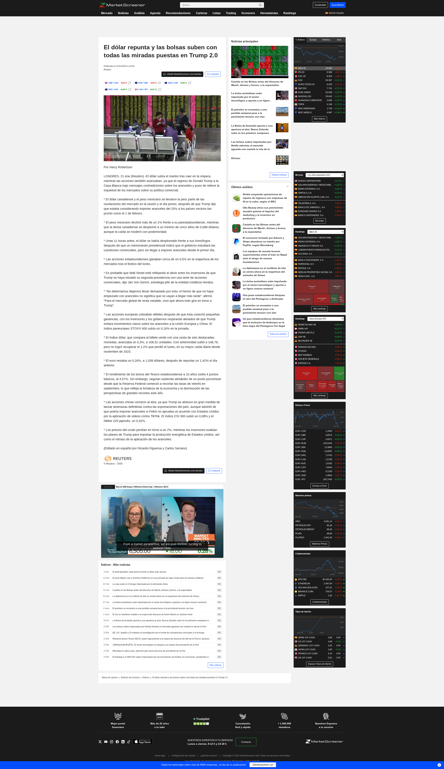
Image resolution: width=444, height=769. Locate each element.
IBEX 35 (302, 68)
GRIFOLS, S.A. (305, 193)
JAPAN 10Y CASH (306, 649)
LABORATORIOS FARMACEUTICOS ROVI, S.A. (315, 250)
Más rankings (319, 308)
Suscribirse (338, 4)
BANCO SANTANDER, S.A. (311, 215)
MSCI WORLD (305, 112)
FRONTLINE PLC (306, 332)
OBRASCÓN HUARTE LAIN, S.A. (313, 197)
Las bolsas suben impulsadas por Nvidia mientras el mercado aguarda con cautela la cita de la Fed (159, 626)
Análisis (139, 13)
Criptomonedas (303, 553)
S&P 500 (302, 88)
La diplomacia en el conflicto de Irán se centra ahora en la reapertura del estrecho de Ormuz (156, 596)
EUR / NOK (300, 451)
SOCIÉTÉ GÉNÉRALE (308, 359)
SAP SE (302, 337)
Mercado (107, 13)
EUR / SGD (300, 475)
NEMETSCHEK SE (307, 324)
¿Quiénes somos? (208, 755)
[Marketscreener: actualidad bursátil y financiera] (122, 5)
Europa (313, 40)
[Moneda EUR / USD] (159, 82)
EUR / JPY (300, 479)
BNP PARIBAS (305, 355)
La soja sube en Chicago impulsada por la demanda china (140, 584)
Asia (339, 40)
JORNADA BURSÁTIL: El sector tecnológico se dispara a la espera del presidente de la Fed (156, 645)
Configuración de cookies (183, 755)
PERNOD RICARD (307, 347)
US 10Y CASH (305, 641)
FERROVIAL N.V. (306, 264)
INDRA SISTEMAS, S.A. (309, 189)
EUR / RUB (300, 443)
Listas (217, 13)
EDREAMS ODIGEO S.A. (310, 211)
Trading (231, 13)
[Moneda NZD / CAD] (129, 89)
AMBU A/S (303, 328)
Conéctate (320, 4)
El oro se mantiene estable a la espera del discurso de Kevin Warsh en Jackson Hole (153, 614)
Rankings (289, 13)
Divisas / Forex (302, 405)
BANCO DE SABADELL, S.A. (311, 207)
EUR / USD (300, 431)
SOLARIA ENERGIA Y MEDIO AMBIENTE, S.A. (315, 185)
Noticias (123, 13)
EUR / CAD (300, 459)
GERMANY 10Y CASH (308, 645)
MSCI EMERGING (306, 108)
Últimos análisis (242, 187)
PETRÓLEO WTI (303, 525)
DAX (300, 80)
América (326, 40)
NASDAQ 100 (304, 96)
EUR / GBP (300, 435)
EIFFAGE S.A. (304, 363)
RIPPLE (302, 595)
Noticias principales (244, 41)
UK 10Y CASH (305, 657)
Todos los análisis (278, 334)
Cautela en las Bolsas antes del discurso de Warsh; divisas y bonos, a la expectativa (152, 590)
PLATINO (299, 537)
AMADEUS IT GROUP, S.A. (310, 246)
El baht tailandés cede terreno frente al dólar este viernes (139, 572)
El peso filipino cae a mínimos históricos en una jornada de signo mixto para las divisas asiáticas (158, 578)
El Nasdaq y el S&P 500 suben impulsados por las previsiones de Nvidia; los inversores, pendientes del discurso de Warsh (162, 657)
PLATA (298, 533)
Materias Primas (319, 544)
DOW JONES (304, 92)
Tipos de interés (303, 611)
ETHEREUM (304, 583)
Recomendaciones (178, 13)
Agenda (155, 13)
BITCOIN (302, 579)
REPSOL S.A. (304, 268)
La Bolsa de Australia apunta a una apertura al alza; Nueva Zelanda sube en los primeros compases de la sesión (162, 620)
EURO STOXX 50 (306, 84)
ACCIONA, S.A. (305, 254)
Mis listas (319, 221)
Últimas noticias (279, 175)
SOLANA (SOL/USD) (308, 587)
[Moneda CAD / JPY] (159, 89)
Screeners (248, 13)
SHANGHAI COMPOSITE (310, 100)
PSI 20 (301, 72)
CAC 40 (302, 76)
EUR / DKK (300, 455)
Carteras (201, 13)
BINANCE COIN (305, 591)
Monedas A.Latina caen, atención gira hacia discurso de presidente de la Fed (149, 651)
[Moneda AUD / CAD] (189, 82)
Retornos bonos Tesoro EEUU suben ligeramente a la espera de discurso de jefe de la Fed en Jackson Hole (162, 639)
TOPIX (301, 104)
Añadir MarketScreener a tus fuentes (184, 74)
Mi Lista (299, 175)
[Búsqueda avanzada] (260, 5)
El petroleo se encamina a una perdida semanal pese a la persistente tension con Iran (153, 608)
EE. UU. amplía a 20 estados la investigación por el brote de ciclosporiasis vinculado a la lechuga (158, 632)
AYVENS (302, 351)
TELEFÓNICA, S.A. (307, 203)
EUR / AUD (300, 463)
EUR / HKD (300, 471)
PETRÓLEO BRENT (304, 529)
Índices (301, 40)
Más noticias (215, 665)
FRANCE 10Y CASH (308, 653)
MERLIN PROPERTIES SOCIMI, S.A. (315, 272)
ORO (297, 521)
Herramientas (269, 13)
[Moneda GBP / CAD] (129, 82)
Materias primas (303, 495)
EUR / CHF (300, 439)
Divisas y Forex (319, 486)
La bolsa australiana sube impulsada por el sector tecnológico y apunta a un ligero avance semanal (159, 602)
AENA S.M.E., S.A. (306, 276)
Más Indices (319, 119)
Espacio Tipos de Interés (319, 664)
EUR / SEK (300, 447)
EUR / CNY (300, 467)
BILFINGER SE (305, 341)
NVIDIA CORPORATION (309, 181)
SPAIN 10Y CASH (306, 637)
